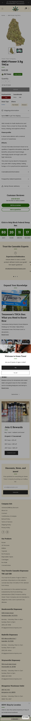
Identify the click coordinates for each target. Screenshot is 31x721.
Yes (15, 367)
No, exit (15, 373)
